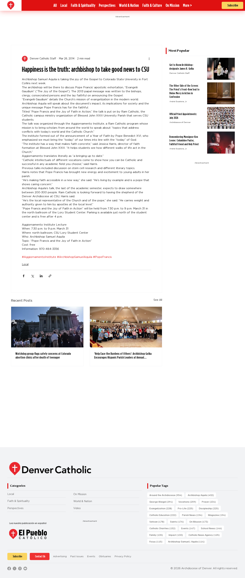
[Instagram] (20, 568)
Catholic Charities (163, 528)
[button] (187, 5)
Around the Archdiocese (166, 495)
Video (77, 508)
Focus (156, 541)
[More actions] (149, 59)
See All (158, 299)
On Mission (79, 494)
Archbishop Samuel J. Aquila (187, 541)
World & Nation (82, 501)
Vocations (188, 501)
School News (212, 528)
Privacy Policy (123, 556)
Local (25, 264)
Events (189, 528)
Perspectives (15, 508)
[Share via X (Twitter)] (32, 276)
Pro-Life (186, 508)
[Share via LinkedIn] (41, 276)
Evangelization (161, 508)
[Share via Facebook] (23, 276)
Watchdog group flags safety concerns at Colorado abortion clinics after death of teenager (43, 355)
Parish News (193, 514)
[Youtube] (25, 568)
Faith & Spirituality (18, 501)
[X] (14, 568)
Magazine (218, 514)
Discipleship (210, 508)
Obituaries (105, 556)
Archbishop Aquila (202, 495)
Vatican (157, 521)
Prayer (210, 501)
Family (157, 534)
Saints (178, 521)
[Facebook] (9, 568)
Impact (177, 534)
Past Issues (77, 556)
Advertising (60, 556)
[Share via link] (50, 276)
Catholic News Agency (205, 534)
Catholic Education (163, 514)
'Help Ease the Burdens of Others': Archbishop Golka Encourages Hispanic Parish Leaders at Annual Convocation (123, 355)
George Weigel (162, 501)
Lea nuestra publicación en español (27, 523)
